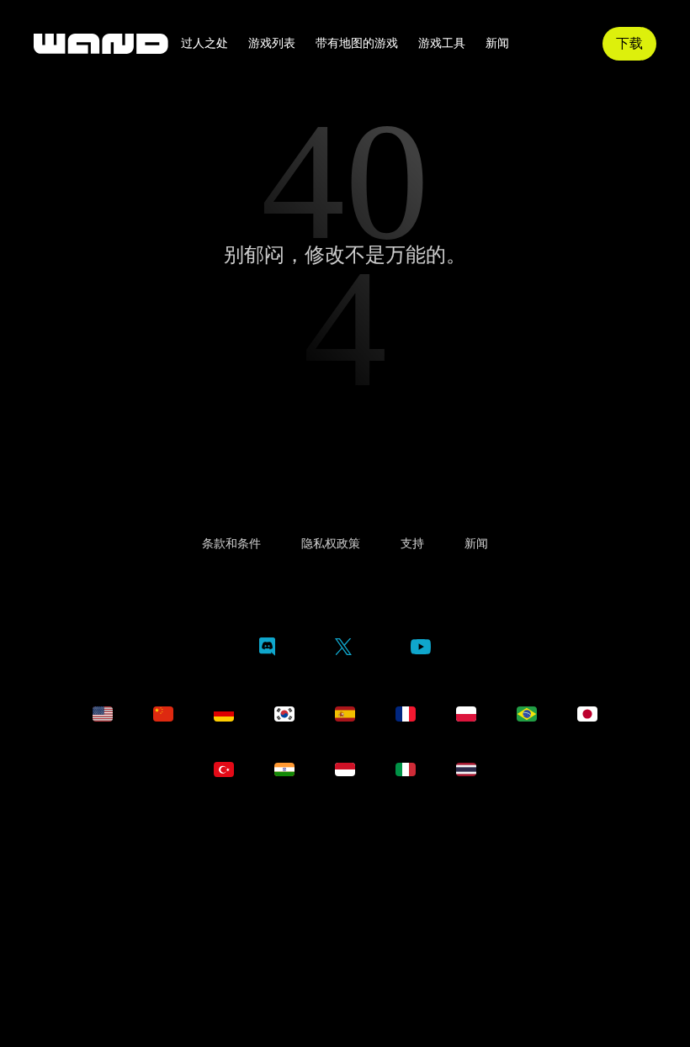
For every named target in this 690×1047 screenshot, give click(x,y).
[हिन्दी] (284, 915)
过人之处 (204, 43)
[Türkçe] (224, 915)
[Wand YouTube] (421, 795)
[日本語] (587, 859)
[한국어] (284, 859)
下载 (629, 43)
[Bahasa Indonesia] (345, 915)
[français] (405, 859)
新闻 (497, 43)
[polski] (466, 859)
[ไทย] (466, 915)
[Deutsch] (224, 859)
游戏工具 (441, 43)
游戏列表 (271, 43)
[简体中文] (163, 859)
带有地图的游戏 (357, 43)
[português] (527, 859)
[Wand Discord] (267, 795)
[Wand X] (343, 795)
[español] (345, 859)
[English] (103, 859)
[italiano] (405, 915)
